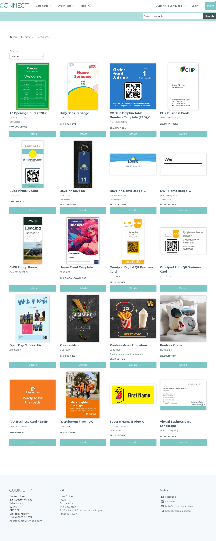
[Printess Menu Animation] (133, 318)
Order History (66, 5)
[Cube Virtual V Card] (32, 164)
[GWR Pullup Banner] (32, 240)
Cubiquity (27, 37)
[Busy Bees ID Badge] (83, 86)
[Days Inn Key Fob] (83, 164)
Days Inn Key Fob (72, 191)
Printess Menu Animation (128, 345)
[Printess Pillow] (183, 318)
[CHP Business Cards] (183, 86)
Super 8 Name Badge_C (127, 421)
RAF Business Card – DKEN (28, 421)
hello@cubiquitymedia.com (25, 521)
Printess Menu (70, 345)
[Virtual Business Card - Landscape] (183, 395)
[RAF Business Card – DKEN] (32, 395)
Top (14, 37)
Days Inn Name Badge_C (128, 191)
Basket (210, 6)
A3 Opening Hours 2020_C (28, 113)
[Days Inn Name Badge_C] (133, 164)
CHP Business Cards (174, 113)
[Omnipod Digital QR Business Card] (133, 240)
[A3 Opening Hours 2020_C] (32, 86)
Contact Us (66, 503)
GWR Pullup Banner (24, 267)
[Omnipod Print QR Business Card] (183, 240)
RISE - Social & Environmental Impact (82, 510)
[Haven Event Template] (83, 240)
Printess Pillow (171, 345)
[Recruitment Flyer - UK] (83, 395)
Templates (43, 37)
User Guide (66, 496)
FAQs (63, 499)
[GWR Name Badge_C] (183, 164)
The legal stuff (68, 507)
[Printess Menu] (83, 318)
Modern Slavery (69, 514)
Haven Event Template (76, 267)
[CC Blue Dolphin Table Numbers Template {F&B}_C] (133, 86)
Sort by (14, 51)
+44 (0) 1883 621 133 (20, 517)
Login (194, 5)
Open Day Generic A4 (25, 345)
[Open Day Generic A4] (32, 318)
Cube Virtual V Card (23, 191)
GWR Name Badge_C (175, 191)
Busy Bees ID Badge (74, 113)
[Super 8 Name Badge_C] (133, 395)
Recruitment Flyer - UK (76, 421)
